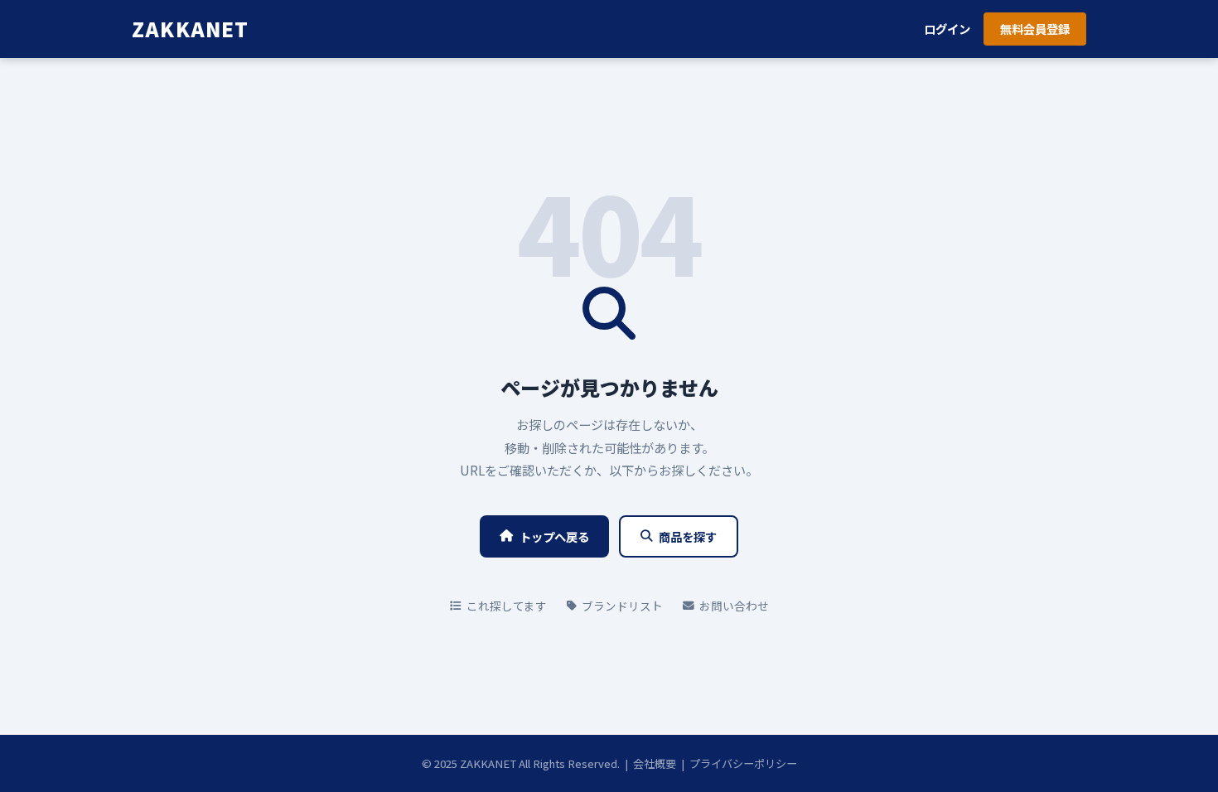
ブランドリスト (622, 605)
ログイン (947, 28)
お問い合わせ (734, 605)
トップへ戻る (554, 536)
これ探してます (506, 605)
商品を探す (688, 536)
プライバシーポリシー (743, 763)
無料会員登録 (1035, 28)
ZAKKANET (190, 28)
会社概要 (654, 763)
